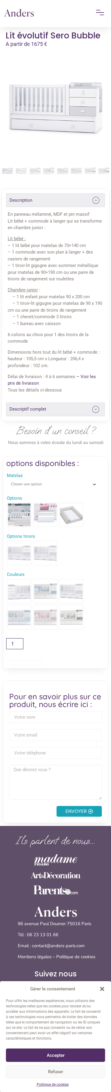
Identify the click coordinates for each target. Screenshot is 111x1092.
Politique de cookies (53, 1084)
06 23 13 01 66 (43, 935)
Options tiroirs (21, 536)
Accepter (56, 1055)
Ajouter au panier (24, 663)
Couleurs (16, 574)
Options (14, 498)
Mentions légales (35, 957)
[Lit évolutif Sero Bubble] (55, 108)
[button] (102, 989)
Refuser (55, 1071)
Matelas (15, 475)
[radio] (19, 515)
